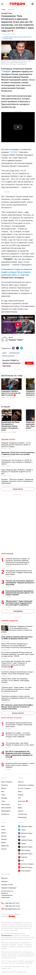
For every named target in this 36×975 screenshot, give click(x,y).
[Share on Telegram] (21, 348)
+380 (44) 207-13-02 (12, 906)
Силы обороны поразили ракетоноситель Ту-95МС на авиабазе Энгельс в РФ (17, 638)
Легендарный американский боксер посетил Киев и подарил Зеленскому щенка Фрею (19, 572)
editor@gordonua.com (12, 909)
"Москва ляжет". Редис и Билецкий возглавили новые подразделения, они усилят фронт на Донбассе (19, 603)
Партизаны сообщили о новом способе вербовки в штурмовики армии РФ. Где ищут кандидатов (17, 698)
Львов (3, 829)
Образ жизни (5, 804)
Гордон (3, 9)
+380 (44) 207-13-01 (12, 903)
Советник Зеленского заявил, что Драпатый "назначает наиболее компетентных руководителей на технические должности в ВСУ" (18, 561)
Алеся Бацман (25, 850)
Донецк (3, 836)
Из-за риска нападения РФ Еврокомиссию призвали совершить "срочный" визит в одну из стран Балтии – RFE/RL (17, 654)
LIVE (19, 798)
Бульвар (5, 407)
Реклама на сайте (7, 884)
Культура (4, 798)
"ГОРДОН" (6, 71)
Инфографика (5, 811)
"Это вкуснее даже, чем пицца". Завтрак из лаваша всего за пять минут (20, 744)
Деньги (3, 788)
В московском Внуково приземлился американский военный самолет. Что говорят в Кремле (20, 593)
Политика (12, 397)
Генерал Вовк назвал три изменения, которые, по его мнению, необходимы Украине (15, 680)
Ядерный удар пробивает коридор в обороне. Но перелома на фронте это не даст (17, 471)
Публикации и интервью (26, 785)
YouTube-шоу (22, 814)
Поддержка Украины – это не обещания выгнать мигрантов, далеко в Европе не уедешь (16, 444)
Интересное (5, 814)
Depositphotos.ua (6, 935)
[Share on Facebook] (13, 348)
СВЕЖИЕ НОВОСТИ (9, 621)
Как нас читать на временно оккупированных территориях (7, 894)
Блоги (20, 791)
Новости (4, 778)
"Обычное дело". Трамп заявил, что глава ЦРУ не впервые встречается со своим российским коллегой (16, 689)
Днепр (3, 842)
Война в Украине (6, 782)
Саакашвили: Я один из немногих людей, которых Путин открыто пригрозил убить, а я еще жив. (16, 272)
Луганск (4, 849)
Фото (19, 804)
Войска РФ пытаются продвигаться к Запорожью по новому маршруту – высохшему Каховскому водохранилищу (16, 645)
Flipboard (24, 857)
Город (3, 822)
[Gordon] (17, 4)
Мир (2, 791)
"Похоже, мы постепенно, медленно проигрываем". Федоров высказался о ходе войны (20, 582)
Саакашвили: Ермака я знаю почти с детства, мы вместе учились (11, 393)
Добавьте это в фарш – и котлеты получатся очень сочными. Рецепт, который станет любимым (18, 734)
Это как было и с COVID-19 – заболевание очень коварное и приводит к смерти (16, 462)
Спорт (3, 795)
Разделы (21, 778)
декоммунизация (14, 353)
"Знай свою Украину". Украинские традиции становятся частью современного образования (17, 481)
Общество (11, 9)
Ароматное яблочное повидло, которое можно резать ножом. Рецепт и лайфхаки (20, 765)
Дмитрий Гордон (26, 826)
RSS (22, 860)
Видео (20, 807)
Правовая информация (8, 888)
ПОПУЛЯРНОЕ (7, 554)
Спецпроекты (22, 817)
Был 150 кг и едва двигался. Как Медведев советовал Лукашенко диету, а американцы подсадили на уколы (19, 754)
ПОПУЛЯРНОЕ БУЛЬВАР (11, 718)
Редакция (4, 881)
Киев (3, 826)
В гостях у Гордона (24, 788)
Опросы (20, 811)
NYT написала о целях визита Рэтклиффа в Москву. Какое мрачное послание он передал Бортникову (17, 707)
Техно (3, 801)
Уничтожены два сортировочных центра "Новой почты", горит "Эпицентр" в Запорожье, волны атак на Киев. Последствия (15, 664)
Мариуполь (5, 845)
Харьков (4, 839)
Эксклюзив (21, 801)
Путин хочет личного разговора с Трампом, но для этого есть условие (17, 453)
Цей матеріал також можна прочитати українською (17, 37)
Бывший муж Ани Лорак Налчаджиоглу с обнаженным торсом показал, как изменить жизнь (10, 426)
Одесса (4, 353)
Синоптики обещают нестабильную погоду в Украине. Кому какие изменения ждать (17, 673)
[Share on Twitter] (17, 348)
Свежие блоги (8, 439)
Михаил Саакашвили (8, 356)
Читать (29, 363)
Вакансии (4, 878)
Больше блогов (18, 489)
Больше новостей (18, 713)
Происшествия (6, 807)
